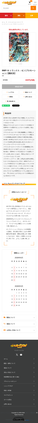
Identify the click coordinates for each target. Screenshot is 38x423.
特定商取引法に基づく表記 (11, 377)
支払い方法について (9, 372)
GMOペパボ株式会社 (30, 412)
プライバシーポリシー (10, 381)
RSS (5, 390)
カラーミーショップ (6, 412)
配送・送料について (9, 363)
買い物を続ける (11, 101)
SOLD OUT (19, 86)
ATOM (9, 390)
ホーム (3, 22)
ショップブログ (8, 386)
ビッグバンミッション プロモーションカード (13, 24)
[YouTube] (21, 355)
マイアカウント (8, 395)
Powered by (9, 419)
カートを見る (7, 399)
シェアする (11, 92)
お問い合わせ (28, 97)
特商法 (11, 97)
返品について (28, 92)
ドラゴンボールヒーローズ (14, 22)
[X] (17, 355)
